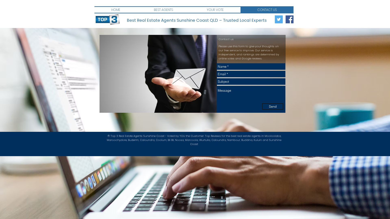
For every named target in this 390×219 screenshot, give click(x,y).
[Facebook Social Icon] (290, 19)
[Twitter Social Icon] (279, 19)
